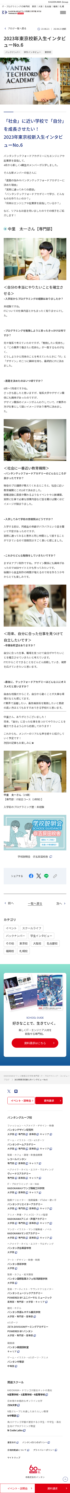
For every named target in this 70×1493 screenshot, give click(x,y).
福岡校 (10, 951)
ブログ (7, 1079)
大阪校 (37, 943)
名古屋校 (52, 943)
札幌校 (23, 951)
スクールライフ (31, 928)
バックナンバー (15, 936)
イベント (11, 928)
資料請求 (49, 1100)
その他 (10, 943)
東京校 (23, 943)
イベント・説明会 (21, 1100)
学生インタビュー (41, 936)
